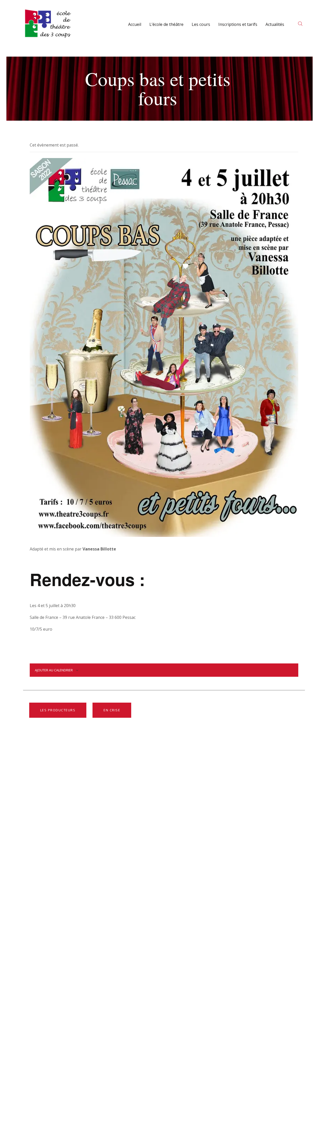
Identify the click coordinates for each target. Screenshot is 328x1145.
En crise (112, 710)
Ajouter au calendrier (54, 670)
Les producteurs (58, 710)
